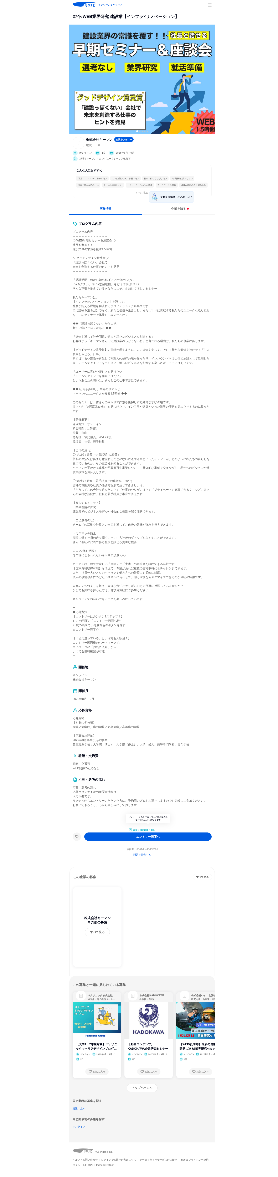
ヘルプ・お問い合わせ (85, 1159)
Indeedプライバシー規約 (194, 1159)
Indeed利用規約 (105, 1165)
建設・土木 (79, 1108)
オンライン (79, 1126)
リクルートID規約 (83, 1165)
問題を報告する (142, 854)
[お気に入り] (77, 836)
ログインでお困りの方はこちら (118, 1159)
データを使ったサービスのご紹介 (158, 1159)
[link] (81, 996)
